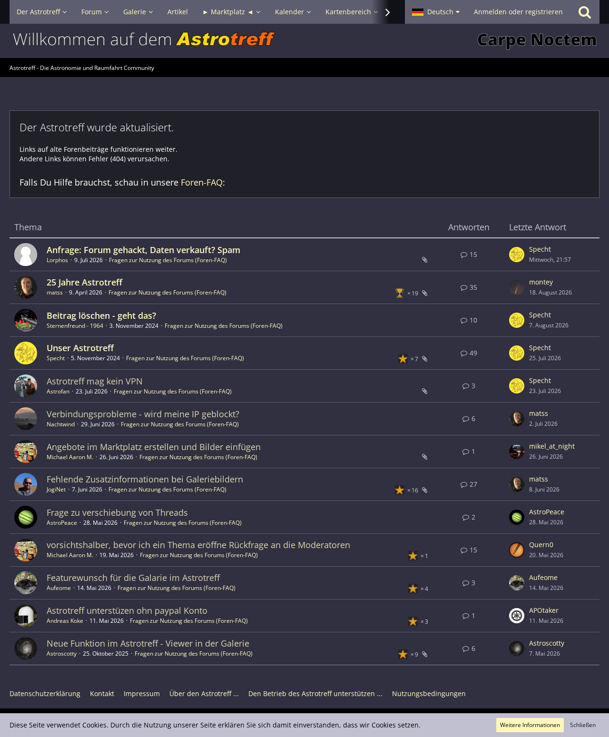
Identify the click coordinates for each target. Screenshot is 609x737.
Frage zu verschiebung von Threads (117, 512)
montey (541, 281)
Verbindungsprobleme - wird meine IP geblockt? (143, 414)
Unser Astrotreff (80, 348)
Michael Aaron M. (70, 457)
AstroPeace (62, 523)
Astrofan (58, 391)
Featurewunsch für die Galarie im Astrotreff (133, 577)
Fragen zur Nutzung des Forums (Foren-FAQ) (168, 260)
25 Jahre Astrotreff (84, 282)
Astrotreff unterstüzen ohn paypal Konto (127, 610)
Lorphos (57, 260)
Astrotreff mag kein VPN (95, 381)
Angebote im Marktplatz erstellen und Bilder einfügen (154, 446)
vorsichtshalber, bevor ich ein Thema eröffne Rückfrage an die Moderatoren (198, 544)
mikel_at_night (552, 446)
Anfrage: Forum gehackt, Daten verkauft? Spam (143, 249)
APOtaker (544, 610)
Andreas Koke (65, 621)
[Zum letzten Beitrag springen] (516, 254)
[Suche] (584, 12)
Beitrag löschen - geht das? (101, 315)
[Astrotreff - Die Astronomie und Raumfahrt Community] (304, 41)
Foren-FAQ (202, 182)
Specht (540, 249)
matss (55, 292)
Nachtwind (61, 424)
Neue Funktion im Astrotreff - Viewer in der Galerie (148, 643)
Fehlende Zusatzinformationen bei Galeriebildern (145, 479)
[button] (436, 12)
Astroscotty (62, 653)
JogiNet (56, 489)
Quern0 (541, 544)
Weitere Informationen (530, 725)
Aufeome (59, 588)
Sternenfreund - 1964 (75, 326)
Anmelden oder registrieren (518, 11)
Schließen (583, 725)
